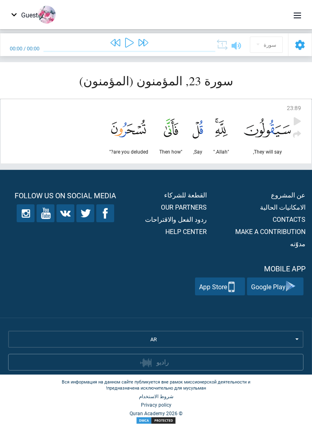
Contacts (289, 219)
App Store (213, 286)
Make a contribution (270, 231)
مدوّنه (298, 243)
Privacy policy (156, 404)
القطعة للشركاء (185, 195)
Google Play (268, 286)
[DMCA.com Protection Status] (156, 420)
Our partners (184, 207)
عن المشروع (288, 195)
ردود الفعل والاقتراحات (176, 219)
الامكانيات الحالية (283, 207)
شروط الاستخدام (156, 396)
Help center (186, 231)
